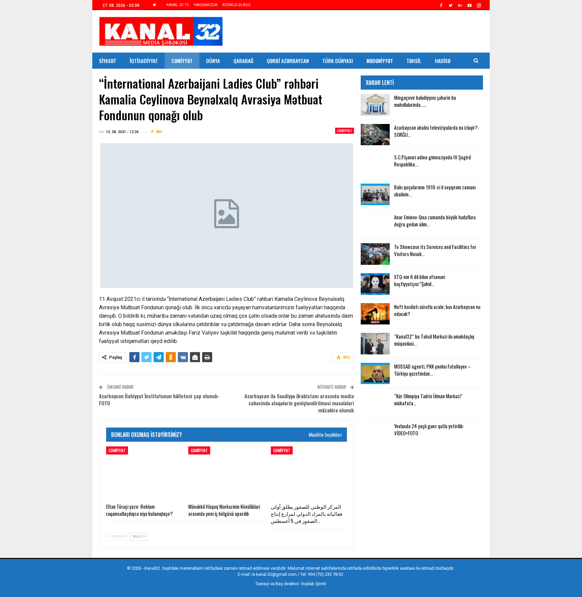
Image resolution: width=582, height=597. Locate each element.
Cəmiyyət (182, 60)
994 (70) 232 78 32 (325, 574)
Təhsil (414, 60)
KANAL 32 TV (177, 5)
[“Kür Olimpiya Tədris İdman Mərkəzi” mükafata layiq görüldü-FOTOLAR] (375, 403)
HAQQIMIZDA (205, 5)
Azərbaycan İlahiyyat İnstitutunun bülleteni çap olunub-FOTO (159, 399)
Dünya (213, 60)
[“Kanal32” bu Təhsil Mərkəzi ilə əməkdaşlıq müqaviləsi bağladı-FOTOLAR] (375, 343)
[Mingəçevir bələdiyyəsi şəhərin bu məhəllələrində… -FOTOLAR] (375, 105)
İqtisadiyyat (144, 60)
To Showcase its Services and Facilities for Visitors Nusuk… (435, 250)
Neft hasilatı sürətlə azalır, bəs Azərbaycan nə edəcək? (437, 310)
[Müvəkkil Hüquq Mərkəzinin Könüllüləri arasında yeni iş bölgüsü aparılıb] (226, 473)
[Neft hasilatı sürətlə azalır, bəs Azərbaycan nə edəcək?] (375, 314)
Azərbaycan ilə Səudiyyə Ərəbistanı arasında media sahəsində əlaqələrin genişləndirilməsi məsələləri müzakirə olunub (299, 403)
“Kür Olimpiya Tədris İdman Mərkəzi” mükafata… (428, 399)
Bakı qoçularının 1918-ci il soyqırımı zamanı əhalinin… (435, 190)
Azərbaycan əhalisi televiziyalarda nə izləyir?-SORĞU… (436, 131)
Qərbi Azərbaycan (288, 60)
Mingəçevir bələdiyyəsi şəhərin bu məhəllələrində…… (425, 101)
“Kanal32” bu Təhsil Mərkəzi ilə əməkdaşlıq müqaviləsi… (434, 340)
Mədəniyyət (379, 60)
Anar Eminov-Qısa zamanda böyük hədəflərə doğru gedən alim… (435, 220)
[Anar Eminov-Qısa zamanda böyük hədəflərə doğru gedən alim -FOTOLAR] (375, 224)
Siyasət (107, 60)
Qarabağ (243, 60)
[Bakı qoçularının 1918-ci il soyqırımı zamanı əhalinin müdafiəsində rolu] (375, 194)
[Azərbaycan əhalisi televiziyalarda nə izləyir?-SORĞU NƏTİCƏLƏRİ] (375, 135)
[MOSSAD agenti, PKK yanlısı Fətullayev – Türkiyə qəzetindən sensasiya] (375, 373)
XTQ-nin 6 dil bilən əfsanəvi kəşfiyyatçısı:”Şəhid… (419, 280)
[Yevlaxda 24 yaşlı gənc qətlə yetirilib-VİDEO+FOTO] (375, 433)
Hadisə (442, 60)
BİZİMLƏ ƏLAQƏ (236, 5)
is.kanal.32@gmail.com (274, 574)
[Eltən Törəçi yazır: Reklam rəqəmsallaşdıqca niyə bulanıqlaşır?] (144, 473)
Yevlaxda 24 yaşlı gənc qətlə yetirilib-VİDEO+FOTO (429, 429)
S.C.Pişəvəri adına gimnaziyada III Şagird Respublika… (432, 160)
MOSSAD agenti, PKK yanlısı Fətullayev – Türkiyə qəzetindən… (432, 370)
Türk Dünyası (337, 60)
